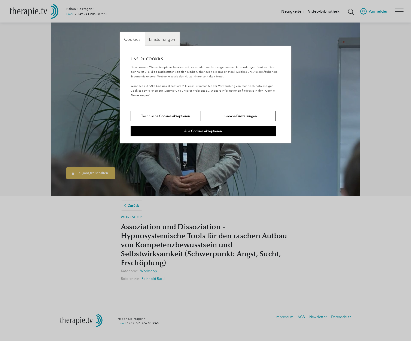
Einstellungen (162, 39)
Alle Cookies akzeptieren (203, 130)
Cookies (132, 39)
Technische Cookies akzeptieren (165, 115)
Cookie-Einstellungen (241, 115)
